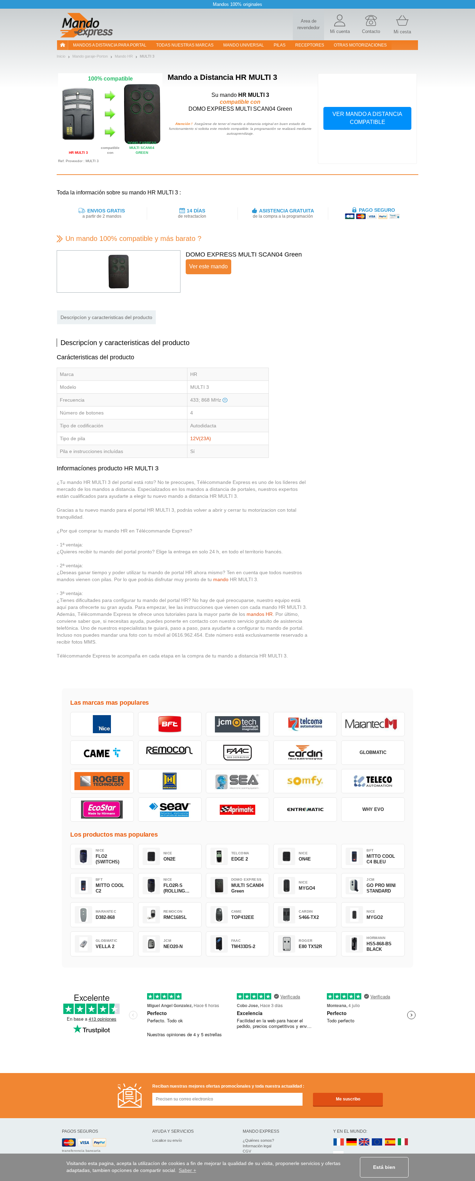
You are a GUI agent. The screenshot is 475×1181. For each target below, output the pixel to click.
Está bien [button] (384, 1167)
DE (351, 1142)
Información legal (257, 1146)
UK (364, 1142)
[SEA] (237, 781)
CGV (247, 1151)
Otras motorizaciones (360, 45)
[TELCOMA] (305, 724)
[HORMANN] (170, 781)
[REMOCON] (170, 752)
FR (338, 1142)
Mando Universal (243, 45)
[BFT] (170, 724)
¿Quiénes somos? (258, 1140)
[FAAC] (237, 752)
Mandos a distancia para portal (109, 45)
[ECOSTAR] (102, 809)
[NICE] (102, 724)
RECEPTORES (309, 45)
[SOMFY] (305, 781)
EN (377, 1142)
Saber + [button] (187, 1170)
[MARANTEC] (373, 724)
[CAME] (102, 752)
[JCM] (237, 724)
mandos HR (260, 614)
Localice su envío (167, 1140)
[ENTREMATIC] (305, 809)
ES (390, 1142)
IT (403, 1142)
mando (220, 579)
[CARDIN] (305, 752)
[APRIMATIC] (237, 809)
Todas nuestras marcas (185, 45)
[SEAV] (170, 809)
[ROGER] (102, 781)
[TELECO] (373, 781)
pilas (279, 45)
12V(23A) (200, 438)
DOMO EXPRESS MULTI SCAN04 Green (244, 254)
